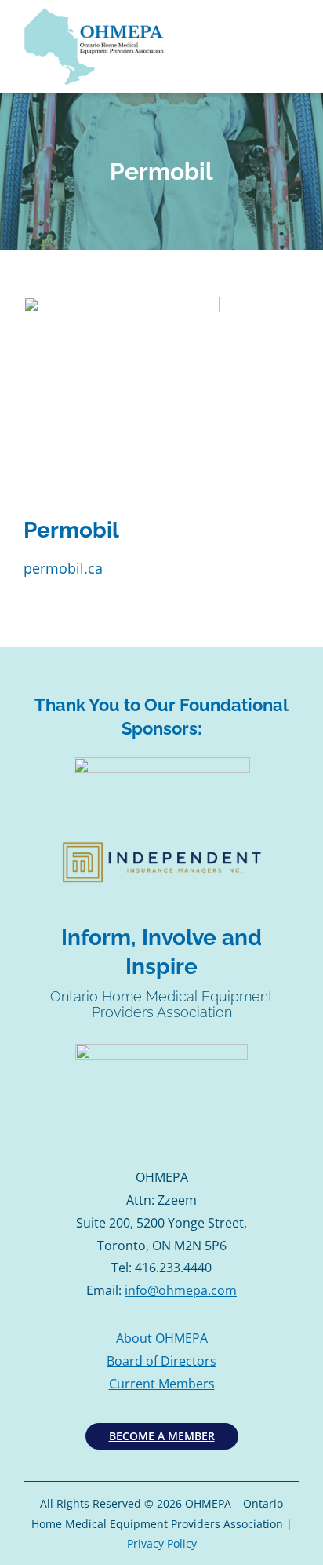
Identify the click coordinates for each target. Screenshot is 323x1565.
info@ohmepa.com (181, 1290)
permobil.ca (63, 568)
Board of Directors (161, 1361)
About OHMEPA (162, 1338)
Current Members (162, 1383)
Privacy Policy (162, 1543)
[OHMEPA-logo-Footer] (161, 1050)
